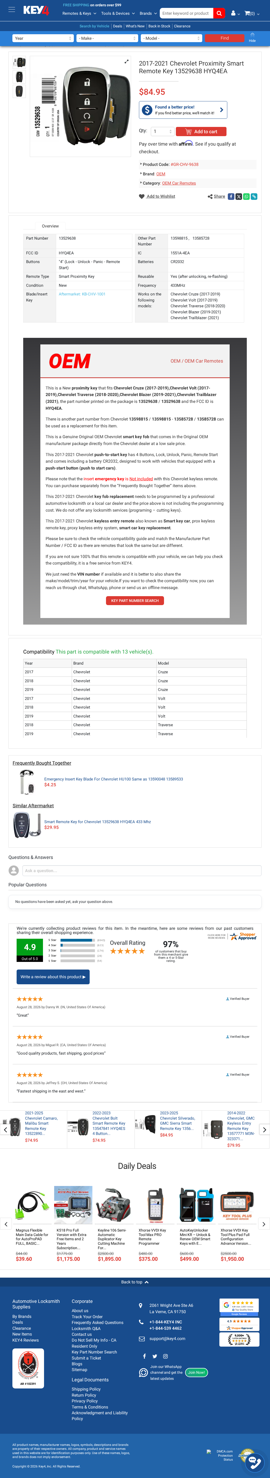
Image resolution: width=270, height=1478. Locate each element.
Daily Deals (137, 1166)
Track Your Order (87, 1316)
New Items (22, 1334)
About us (80, 1310)
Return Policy (84, 1395)
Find (225, 38)
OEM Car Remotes (179, 183)
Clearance (182, 26)
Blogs (77, 1363)
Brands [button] (146, 13)
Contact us (82, 1334)
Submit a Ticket (86, 1358)
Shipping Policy (86, 1389)
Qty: (143, 130)
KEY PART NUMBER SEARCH (135, 601)
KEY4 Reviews (25, 1340)
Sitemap (79, 1369)
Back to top (131, 1281)
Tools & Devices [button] (115, 13)
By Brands (21, 1316)
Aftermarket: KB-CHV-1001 (82, 294)
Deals (117, 26)
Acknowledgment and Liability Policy (100, 1415)
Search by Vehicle (94, 26)
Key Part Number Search (94, 1352)
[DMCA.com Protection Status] (220, 1456)
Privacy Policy (85, 1400)
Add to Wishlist (160, 196)
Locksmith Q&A (86, 1328)
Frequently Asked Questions (97, 1322)
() (252, 13)
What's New (135, 26)
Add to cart (205, 131)
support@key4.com (167, 1338)
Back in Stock (159, 26)
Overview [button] (50, 226)
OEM (160, 173)
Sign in (233, 13)
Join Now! (196, 1372)
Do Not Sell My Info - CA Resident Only (94, 1343)
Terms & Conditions (90, 1407)
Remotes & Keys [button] (76, 13)
